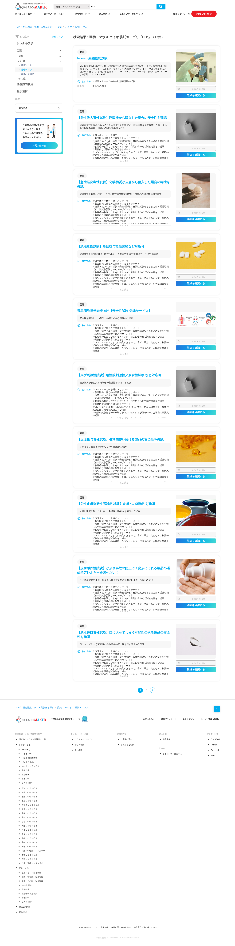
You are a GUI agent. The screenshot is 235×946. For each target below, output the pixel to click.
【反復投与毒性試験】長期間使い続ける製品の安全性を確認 (120, 439)
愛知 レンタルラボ (29, 817)
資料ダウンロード (168, 719)
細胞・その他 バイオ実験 (32, 881)
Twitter (214, 744)
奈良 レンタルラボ (29, 834)
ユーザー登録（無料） (210, 719)
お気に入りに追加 (198, 89)
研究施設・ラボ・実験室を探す (38, 26)
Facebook (215, 750)
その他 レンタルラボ (30, 766)
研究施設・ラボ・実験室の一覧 (32, 739)
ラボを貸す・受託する (129, 13)
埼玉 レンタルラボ (29, 792)
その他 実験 (27, 885)
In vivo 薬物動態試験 (92, 58)
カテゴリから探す (23, 13)
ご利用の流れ (126, 739)
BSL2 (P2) (26, 749)
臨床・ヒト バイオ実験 (31, 872)
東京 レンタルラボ (29, 800)
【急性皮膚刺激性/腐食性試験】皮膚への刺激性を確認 (116, 503)
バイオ (68, 26)
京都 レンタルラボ (29, 821)
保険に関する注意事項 (121, 927)
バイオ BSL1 (27, 753)
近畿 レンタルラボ (29, 859)
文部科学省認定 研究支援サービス (65, 719)
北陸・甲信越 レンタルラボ (33, 850)
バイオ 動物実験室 (29, 757)
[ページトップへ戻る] (217, 709)
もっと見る (124, 161)
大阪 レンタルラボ (29, 825)
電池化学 (25, 774)
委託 (60, 26)
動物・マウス (82, 26)
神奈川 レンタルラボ (30, 805)
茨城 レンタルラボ (29, 788)
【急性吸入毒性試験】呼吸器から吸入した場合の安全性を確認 (122, 117)
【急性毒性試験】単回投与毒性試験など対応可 (110, 246)
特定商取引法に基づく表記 (145, 927)
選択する (23, 108)
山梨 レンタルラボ (29, 813)
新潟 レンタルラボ (29, 809)
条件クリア (57, 36)
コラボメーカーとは (83, 739)
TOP (17, 26)
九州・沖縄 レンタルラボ (32, 863)
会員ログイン (179, 13)
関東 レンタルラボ (29, 846)
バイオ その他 (28, 762)
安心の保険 (79, 744)
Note (213, 755)
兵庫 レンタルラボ (29, 830)
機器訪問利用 (25, 906)
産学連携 (23, 912)
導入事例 (103, 13)
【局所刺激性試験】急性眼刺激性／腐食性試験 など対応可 (119, 375)
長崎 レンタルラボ (29, 838)
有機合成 (25, 770)
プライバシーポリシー (87, 927)
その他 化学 (27, 782)
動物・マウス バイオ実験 (32, 877)
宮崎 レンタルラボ (29, 842)
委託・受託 (24, 868)
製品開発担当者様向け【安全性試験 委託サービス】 (114, 310)
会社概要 (78, 750)
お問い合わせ (204, 14)
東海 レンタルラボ (29, 854)
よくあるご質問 (127, 744)
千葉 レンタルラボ (29, 796)
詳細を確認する (196, 95)
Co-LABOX (215, 739)
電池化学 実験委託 (29, 893)
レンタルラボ (25, 744)
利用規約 (104, 927)
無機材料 (25, 778)
